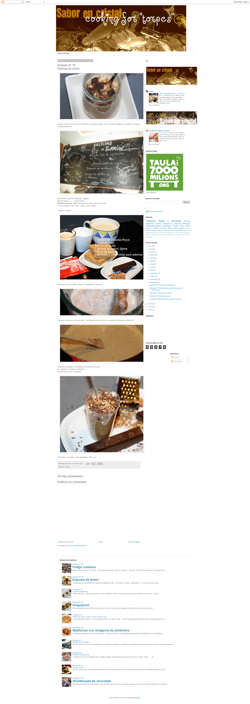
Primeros (151, 221)
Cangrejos (187, 232)
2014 (150, 307)
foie (147, 237)
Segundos (150, 224)
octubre (153, 276)
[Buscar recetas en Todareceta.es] (154, 211)
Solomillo (178, 234)
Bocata (165, 232)
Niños (185, 230)
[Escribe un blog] (94, 463)
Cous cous (170, 230)
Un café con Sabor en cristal (159, 131)
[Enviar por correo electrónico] (91, 463)
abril (152, 261)
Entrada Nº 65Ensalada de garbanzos (81, 654)
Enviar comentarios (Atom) (77, 546)
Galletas (160, 230)
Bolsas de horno (173, 232)
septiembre (154, 273)
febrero (152, 255)
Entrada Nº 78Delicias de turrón (161, 293)
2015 (150, 310)
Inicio (101, 542)
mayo (152, 264)
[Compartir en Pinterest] (101, 463)
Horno (188, 226)
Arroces (187, 228)
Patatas (181, 228)
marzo (152, 258)
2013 (150, 304)
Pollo (164, 230)
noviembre (154, 279)
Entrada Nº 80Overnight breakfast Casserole (165, 299)
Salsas (170, 228)
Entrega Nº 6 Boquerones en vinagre (81, 641)
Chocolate (163, 228)
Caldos (181, 232)
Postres (67, 467)
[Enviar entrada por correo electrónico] (87, 463)
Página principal (63, 53)
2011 (150, 246)
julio (151, 270)
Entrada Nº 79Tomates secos (160, 296)
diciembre (153, 282)
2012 (150, 249)
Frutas (182, 226)
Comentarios (178, 361)
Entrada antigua (134, 542)
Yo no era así (163, 133)
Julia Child (167, 234)
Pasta (176, 228)
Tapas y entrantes (170, 221)
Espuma (154, 230)
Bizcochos (159, 232)
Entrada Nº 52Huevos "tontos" (78, 666)
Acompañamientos (153, 226)
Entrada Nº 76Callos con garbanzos (162, 285)
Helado (162, 234)
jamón (150, 237)
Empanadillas (178, 230)
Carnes (151, 91)
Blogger (137, 698)
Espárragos (155, 234)
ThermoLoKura (185, 234)
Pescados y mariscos (172, 224)
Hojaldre (148, 230)
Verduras (186, 224)
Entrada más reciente (65, 542)
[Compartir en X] (96, 463)
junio (152, 267)
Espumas (148, 234)
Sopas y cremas (152, 228)
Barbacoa (153, 232)
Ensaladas (167, 226)
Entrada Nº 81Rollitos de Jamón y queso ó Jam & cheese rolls (89, 616)
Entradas (176, 357)
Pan (189, 230)
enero (152, 252)
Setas (173, 234)
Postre (175, 226)
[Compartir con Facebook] (99, 463)
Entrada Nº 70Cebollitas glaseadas (80, 590)
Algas (147, 232)
